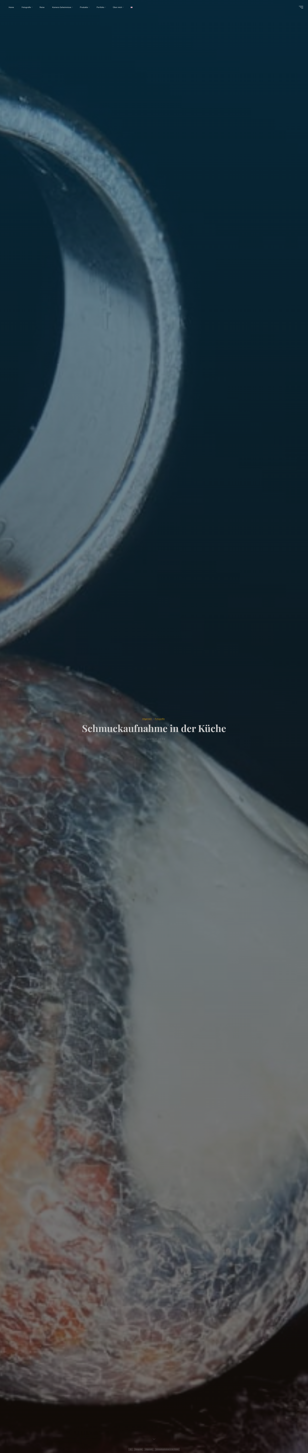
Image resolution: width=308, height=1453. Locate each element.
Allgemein (147, 718)
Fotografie (160, 718)
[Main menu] (301, 7)
